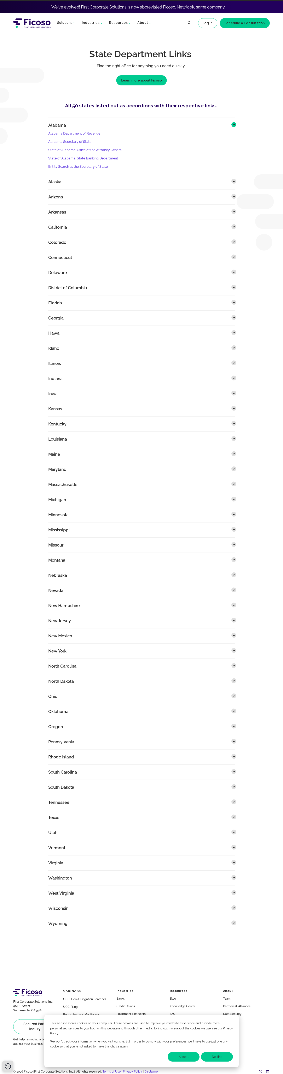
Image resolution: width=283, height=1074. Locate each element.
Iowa (53, 393)
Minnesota (58, 514)
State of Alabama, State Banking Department (83, 158)
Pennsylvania (61, 741)
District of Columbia (67, 287)
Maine (54, 454)
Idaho (53, 348)
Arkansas (57, 212)
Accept (184, 1056)
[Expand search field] (189, 23)
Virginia (55, 862)
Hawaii (55, 333)
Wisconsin (58, 908)
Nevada (55, 590)
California (57, 227)
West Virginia (61, 893)
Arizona (55, 196)
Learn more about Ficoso (141, 80)
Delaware (57, 272)
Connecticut (60, 257)
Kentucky (57, 424)
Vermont (56, 847)
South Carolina (62, 772)
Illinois (54, 363)
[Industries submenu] (101, 23)
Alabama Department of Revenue (74, 133)
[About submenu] (150, 23)
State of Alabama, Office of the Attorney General (85, 150)
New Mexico (60, 635)
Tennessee (58, 802)
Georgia (56, 318)
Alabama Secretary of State (69, 142)
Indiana (55, 378)
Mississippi (59, 529)
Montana (56, 560)
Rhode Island (61, 756)
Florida (55, 302)
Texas (53, 817)
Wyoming (58, 923)
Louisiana (57, 439)
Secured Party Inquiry (35, 1026)
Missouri (56, 545)
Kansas (55, 408)
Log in (208, 23)
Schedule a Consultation (245, 23)
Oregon (55, 726)
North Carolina (62, 666)
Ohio (52, 696)
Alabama (57, 125)
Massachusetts (62, 484)
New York (57, 651)
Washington (60, 878)
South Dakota (61, 787)
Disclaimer (151, 1071)
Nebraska (57, 575)
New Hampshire (64, 605)
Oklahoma (58, 711)
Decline (217, 1056)
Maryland (57, 469)
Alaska (54, 181)
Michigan (57, 499)
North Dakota (61, 681)
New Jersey (59, 620)
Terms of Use (112, 1071)
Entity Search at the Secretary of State (78, 167)
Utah (53, 832)
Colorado (57, 242)
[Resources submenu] (130, 23)
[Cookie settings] (7, 1066)
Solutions (64, 23)
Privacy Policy (132, 1071)
